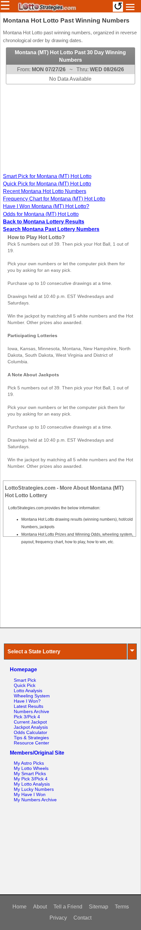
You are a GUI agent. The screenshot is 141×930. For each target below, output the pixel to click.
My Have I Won (30, 794)
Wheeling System (32, 695)
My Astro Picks (29, 763)
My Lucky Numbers (34, 789)
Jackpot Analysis (31, 727)
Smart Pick (25, 680)
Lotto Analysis (28, 690)
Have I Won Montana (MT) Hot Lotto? (46, 206)
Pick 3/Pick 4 (27, 716)
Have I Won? (27, 701)
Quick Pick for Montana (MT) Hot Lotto (47, 184)
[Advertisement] (70, 125)
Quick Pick (24, 685)
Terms (122, 906)
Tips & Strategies (31, 737)
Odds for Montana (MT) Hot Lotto (41, 214)
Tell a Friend (67, 906)
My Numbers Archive (35, 799)
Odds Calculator (30, 732)
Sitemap (98, 906)
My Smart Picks (30, 773)
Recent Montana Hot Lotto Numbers (44, 191)
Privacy (58, 918)
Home (19, 906)
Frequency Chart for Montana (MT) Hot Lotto (54, 199)
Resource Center (31, 742)
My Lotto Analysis (32, 784)
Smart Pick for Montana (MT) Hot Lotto (47, 176)
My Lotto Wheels (31, 768)
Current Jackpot (30, 722)
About (40, 906)
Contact (82, 918)
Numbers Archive (31, 711)
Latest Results (28, 706)
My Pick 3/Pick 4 (31, 778)
